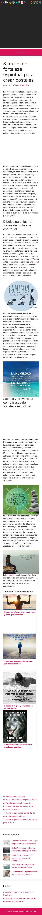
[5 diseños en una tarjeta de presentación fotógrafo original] (6, 850)
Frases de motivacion (15, 796)
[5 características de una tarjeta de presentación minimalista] (6, 843)
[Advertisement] (21, 27)
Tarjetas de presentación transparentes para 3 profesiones (22, 858)
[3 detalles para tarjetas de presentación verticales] (6, 866)
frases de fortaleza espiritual (18, 800)
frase (7, 518)
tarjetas (12, 575)
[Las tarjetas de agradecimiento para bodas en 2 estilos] (6, 874)
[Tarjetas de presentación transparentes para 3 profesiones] (6, 857)
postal (36, 262)
